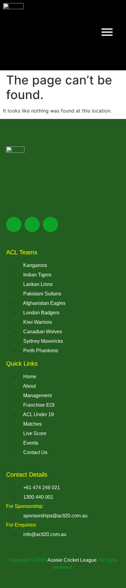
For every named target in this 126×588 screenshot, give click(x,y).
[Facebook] (13, 224)
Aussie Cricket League (72, 560)
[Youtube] (50, 224)
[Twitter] (32, 224)
